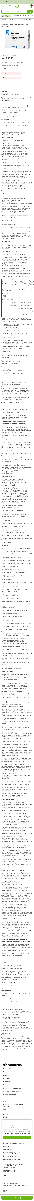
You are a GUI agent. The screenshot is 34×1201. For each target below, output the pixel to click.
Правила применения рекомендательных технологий (16, 1185)
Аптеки (6, 1098)
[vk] (4, 1175)
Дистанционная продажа (13, 1091)
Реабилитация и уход (11, 1159)
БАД (24, 16)
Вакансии (7, 1075)
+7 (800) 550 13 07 (13, 1165)
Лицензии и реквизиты (12, 1088)
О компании (8, 1109)
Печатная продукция (11, 1153)
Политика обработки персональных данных (14, 1187)
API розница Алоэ (7, 1191)
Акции (5, 1101)
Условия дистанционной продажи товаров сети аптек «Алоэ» (16, 1189)
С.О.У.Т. (5, 1190)
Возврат (6, 1085)
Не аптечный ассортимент (13, 1143)
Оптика (6, 1146)
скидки (6, 16)
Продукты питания (10, 1156)
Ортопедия (7, 1149)
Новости (6, 1078)
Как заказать (8, 1069)
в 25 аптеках (7, 69)
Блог (5, 1072)
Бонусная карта (9, 1095)
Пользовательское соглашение (11, 1186)
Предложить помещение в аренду (14, 1105)
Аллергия (17, 16)
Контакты (7, 1082)
